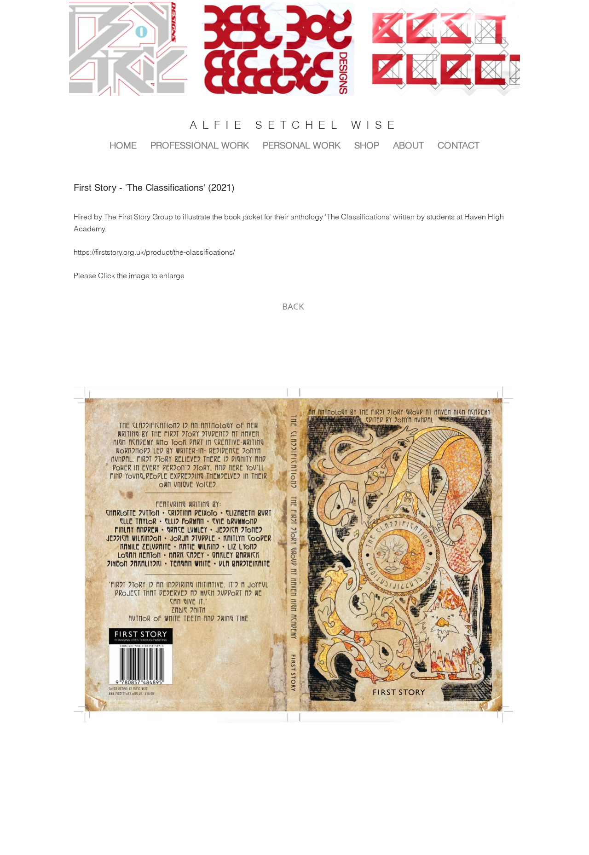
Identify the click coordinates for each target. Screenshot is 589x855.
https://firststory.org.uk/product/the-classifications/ (154, 252)
